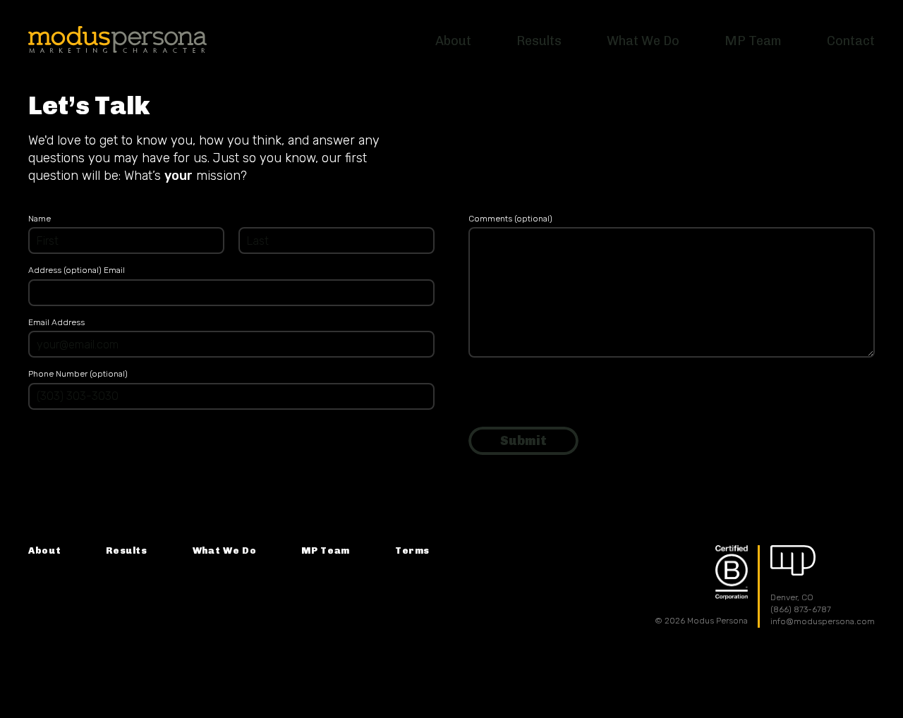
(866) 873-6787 (800, 609)
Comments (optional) (510, 219)
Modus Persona (117, 39)
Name (39, 219)
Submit (523, 441)
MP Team (325, 550)
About (44, 550)
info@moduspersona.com (822, 621)
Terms (412, 550)
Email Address (56, 322)
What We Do (225, 550)
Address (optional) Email (76, 270)
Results (126, 550)
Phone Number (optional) (78, 374)
